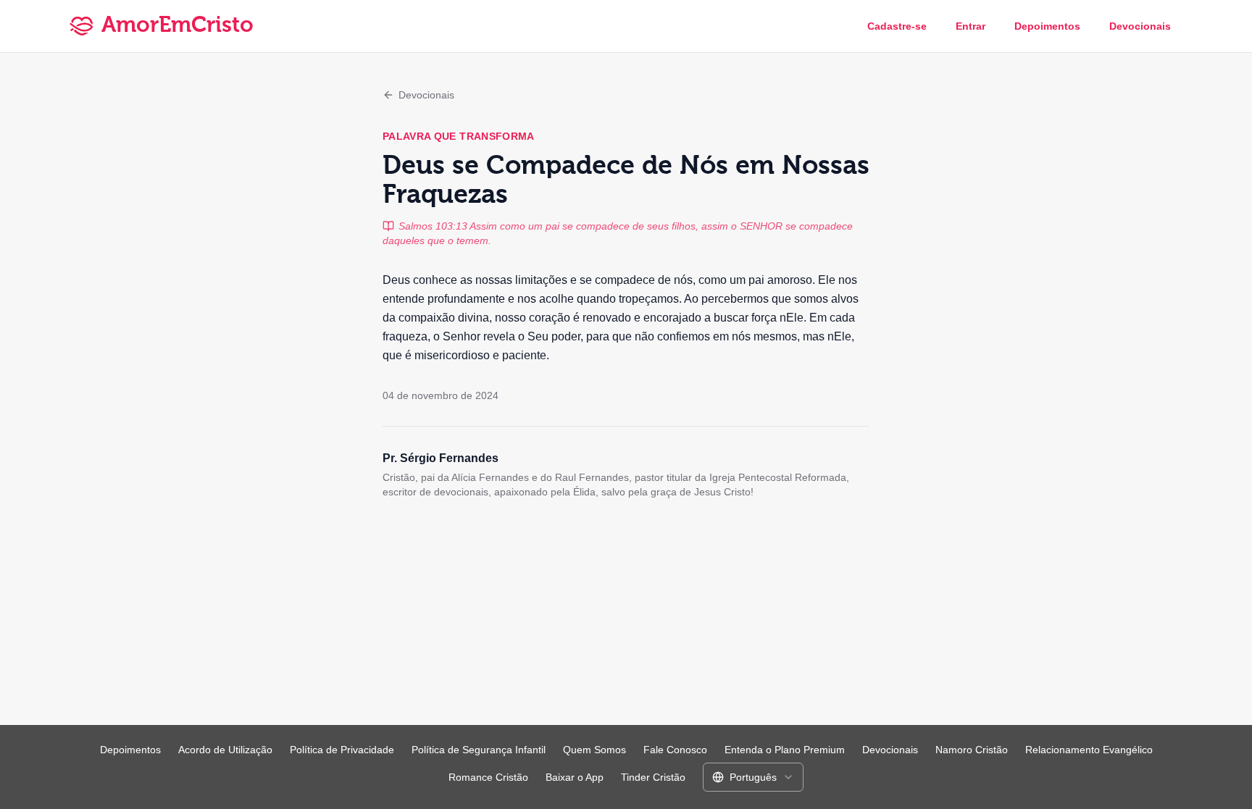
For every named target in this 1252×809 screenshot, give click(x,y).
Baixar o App (575, 777)
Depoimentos (1047, 26)
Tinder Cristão (653, 777)
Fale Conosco (675, 749)
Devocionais (1140, 26)
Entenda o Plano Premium (785, 749)
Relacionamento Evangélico (1089, 749)
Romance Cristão (488, 777)
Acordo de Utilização (225, 749)
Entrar (970, 26)
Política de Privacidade (342, 749)
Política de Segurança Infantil (479, 749)
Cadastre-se (897, 26)
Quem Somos (594, 749)
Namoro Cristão (971, 749)
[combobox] (753, 777)
